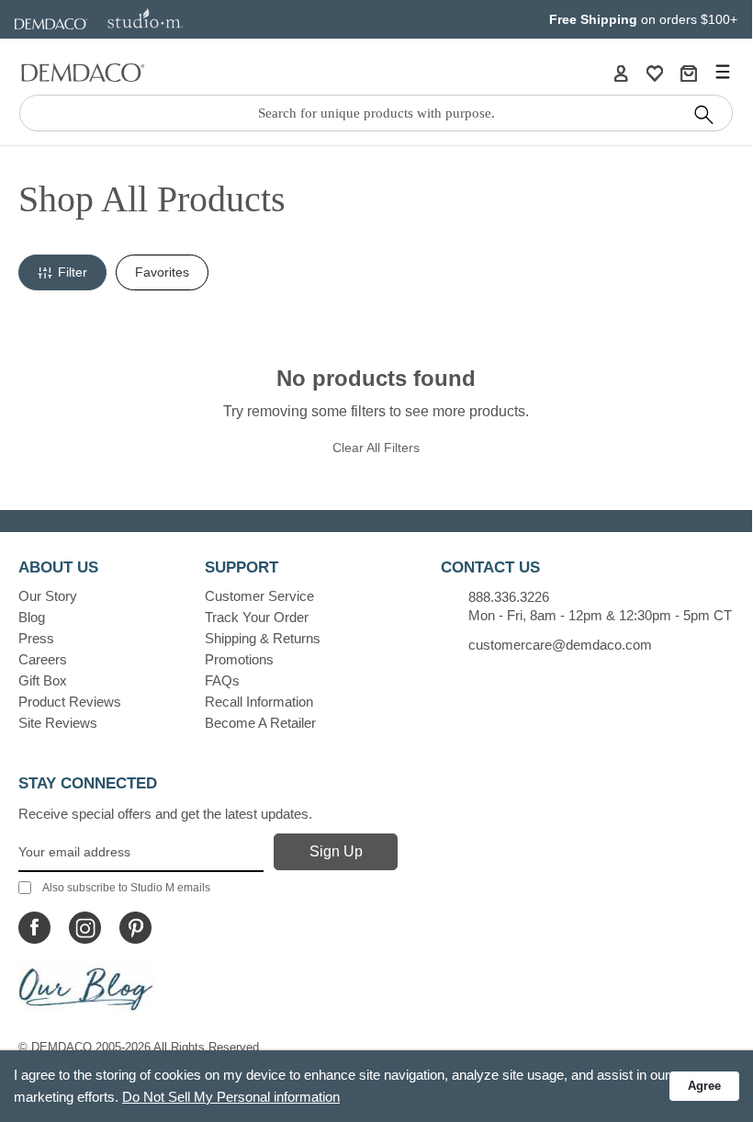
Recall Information (259, 701)
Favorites (162, 272)
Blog (31, 617)
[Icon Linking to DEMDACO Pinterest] (135, 928)
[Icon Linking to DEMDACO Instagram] (85, 928)
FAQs (222, 680)
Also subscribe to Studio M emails (126, 887)
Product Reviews (69, 701)
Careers (42, 659)
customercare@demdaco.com (560, 644)
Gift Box (42, 680)
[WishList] (655, 73)
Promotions (239, 659)
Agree (704, 1086)
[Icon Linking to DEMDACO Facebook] (34, 928)
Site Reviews (57, 723)
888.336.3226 (508, 597)
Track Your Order (257, 617)
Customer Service (259, 596)
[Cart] (689, 73)
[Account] (621, 73)
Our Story (47, 596)
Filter (72, 272)
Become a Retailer (260, 723)
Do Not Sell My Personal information (231, 1097)
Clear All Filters (376, 447)
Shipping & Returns (262, 638)
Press (36, 638)
